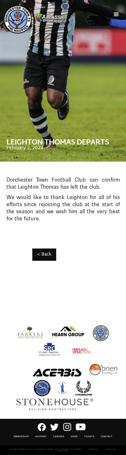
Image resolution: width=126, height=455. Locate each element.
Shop (74, 437)
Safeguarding (111, 449)
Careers (58, 437)
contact (106, 437)
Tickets (89, 437)
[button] (116, 14)
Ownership (21, 437)
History (41, 437)
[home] (16, 19)
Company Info (93, 449)
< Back (44, 254)
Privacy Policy (63, 451)
